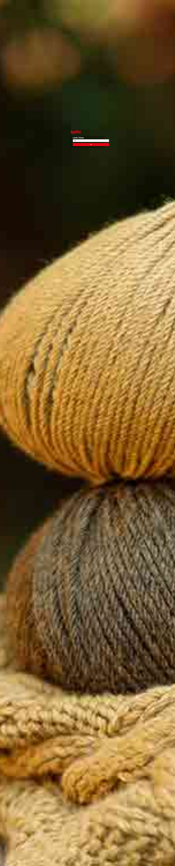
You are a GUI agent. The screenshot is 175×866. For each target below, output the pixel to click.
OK (91, 144)
